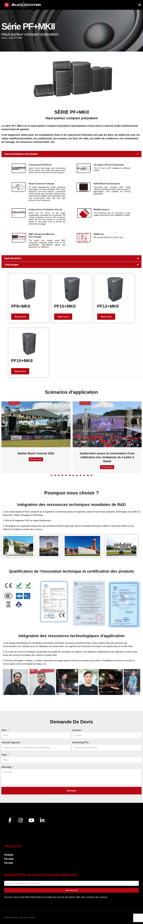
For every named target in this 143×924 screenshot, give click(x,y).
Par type (8, 863)
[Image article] (36, 424)
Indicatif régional (10, 742)
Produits (8, 855)
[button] (71, 154)
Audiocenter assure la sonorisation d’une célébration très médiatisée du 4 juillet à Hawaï (107, 457)
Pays (4, 754)
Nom (4, 730)
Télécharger (11, 264)
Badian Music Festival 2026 (36, 453)
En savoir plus (36, 459)
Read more (20, 316)
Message (6, 767)
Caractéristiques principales (21, 154)
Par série (9, 859)
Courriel (77, 730)
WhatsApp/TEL (81, 742)
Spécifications (12, 258)
